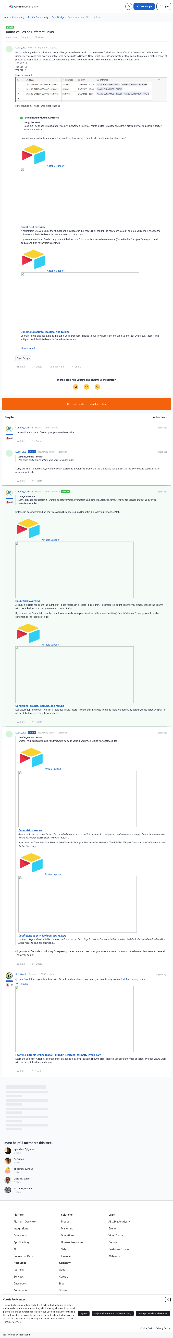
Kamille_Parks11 (24, 427)
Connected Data (23, 1256)
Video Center (116, 1235)
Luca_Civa (20, 47)
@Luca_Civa (22, 979)
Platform (19, 1214)
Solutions (66, 1214)
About (62, 1269)
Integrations (21, 1228)
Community (18, 17)
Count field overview (33, 227)
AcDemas (19, 1159)
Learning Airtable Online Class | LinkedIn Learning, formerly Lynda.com (58, 1055)
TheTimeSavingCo (23, 1168)
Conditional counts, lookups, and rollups (45, 332)
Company (65, 1263)
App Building (21, 1242)
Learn (111, 1214)
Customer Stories (118, 1249)
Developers (20, 1283)
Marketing (67, 1228)
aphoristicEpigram (24, 1149)
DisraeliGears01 (22, 1178)
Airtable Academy (119, 1221)
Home (6, 17)
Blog (62, 1283)
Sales (64, 1249)
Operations (67, 1235)
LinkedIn (23, 984)
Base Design (58, 17)
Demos (112, 1242)
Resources (20, 1263)
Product (66, 1221)
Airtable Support (56, 165)
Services (19, 1276)
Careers (63, 1276)
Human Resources (72, 1242)
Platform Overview (25, 1221)
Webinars (114, 1256)
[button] (4, 7)
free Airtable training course (131, 979)
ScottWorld (21, 974)
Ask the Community (38, 17)
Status (63, 1290)
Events (112, 1228)
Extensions (20, 1235)
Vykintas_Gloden (23, 1188)
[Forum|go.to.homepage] (23, 6)
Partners (19, 1269)
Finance (66, 1256)
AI (15, 1249)
